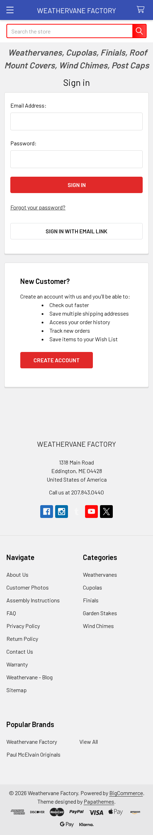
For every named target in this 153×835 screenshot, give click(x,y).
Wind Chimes (98, 625)
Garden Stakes (100, 613)
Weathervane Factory (31, 741)
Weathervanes (100, 574)
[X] (106, 511)
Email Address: (28, 105)
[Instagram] (61, 511)
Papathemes (99, 801)
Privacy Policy (23, 625)
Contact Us (19, 651)
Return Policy (22, 638)
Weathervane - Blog (29, 677)
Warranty (17, 664)
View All (88, 741)
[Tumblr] (76, 511)
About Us (17, 574)
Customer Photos (27, 587)
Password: (23, 143)
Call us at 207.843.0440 (76, 492)
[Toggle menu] (10, 10)
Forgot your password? (37, 207)
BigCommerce (126, 792)
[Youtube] (91, 511)
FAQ (11, 613)
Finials (91, 600)
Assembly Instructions (33, 600)
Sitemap (16, 689)
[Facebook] (46, 511)
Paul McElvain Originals (33, 754)
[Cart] (142, 10)
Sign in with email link (76, 231)
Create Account (56, 360)
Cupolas (92, 587)
